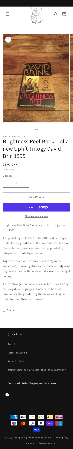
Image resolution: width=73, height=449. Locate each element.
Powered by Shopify (41, 437)
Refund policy (15, 361)
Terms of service (17, 352)
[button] (7, 14)
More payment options (36, 216)
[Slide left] (28, 129)
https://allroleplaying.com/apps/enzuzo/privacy (36, 369)
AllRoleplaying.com (22, 437)
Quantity (7, 175)
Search (11, 344)
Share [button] (10, 310)
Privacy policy (29, 443)
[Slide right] (45, 129)
